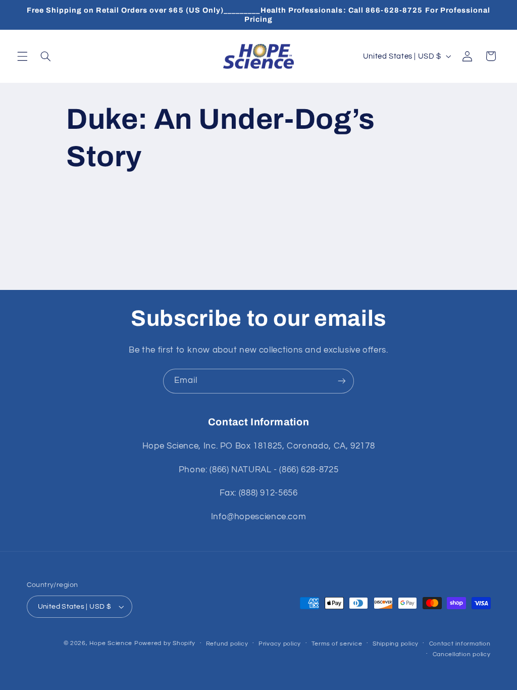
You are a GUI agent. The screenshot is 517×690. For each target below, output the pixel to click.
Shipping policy (396, 644)
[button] (22, 56)
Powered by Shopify (164, 643)
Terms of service (337, 644)
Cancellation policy (462, 654)
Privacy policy (279, 644)
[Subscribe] (341, 381)
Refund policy (227, 644)
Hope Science (110, 643)
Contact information (460, 644)
